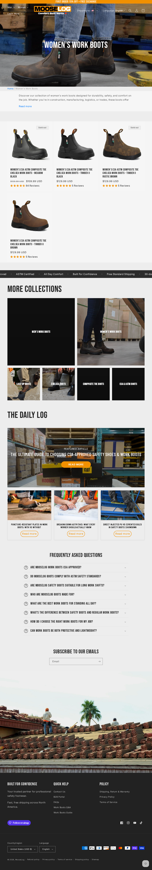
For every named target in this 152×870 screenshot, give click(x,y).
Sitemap (95, 859)
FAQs (56, 802)
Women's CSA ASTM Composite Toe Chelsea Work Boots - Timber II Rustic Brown (120, 173)
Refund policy (33, 859)
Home (10, 88)
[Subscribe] (99, 661)
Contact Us (59, 791)
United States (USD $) (21, 849)
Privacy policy (48, 859)
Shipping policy (82, 859)
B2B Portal (59, 797)
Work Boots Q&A (62, 807)
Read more (25, 106)
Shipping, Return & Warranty (115, 791)
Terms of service (65, 859)
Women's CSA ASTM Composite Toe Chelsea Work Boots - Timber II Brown (28, 244)
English (46, 849)
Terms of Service (108, 802)
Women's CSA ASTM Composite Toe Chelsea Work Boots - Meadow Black (28, 173)
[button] (11, 7)
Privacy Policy (107, 797)
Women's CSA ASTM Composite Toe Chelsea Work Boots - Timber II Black (74, 173)
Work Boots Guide (63, 812)
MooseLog (19, 860)
